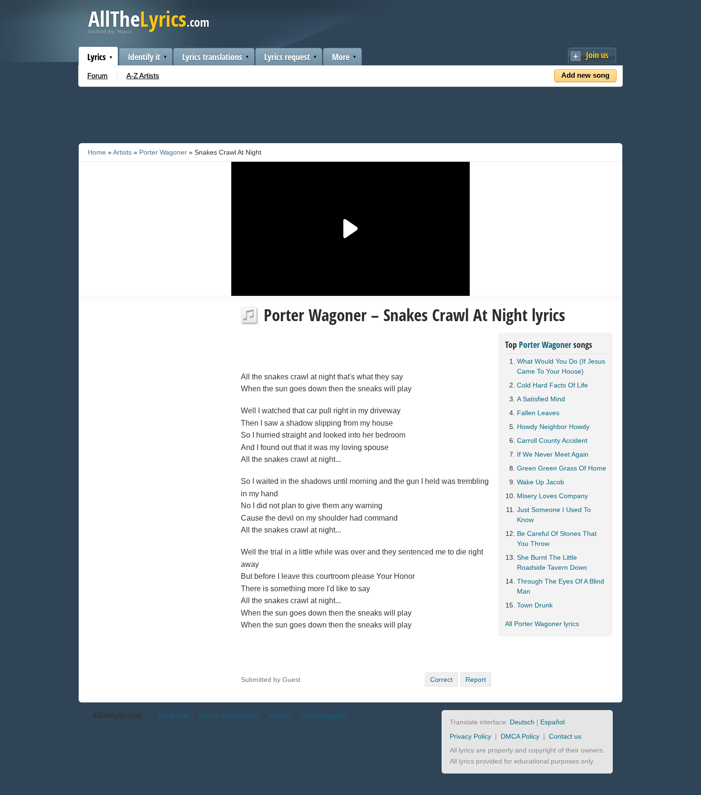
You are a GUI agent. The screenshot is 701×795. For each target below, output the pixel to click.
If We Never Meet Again (552, 454)
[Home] (148, 33)
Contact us (565, 736)
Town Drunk (535, 605)
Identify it (144, 57)
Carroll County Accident (552, 440)
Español (552, 722)
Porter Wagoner (163, 152)
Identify (280, 716)
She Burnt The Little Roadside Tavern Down (552, 562)
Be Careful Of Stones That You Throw (557, 538)
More (341, 57)
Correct (441, 679)
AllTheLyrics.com (117, 715)
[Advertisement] (350, 113)
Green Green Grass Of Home (561, 468)
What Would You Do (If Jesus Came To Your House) (561, 366)
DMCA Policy (520, 736)
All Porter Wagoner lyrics (542, 624)
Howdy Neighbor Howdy (553, 426)
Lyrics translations (212, 57)
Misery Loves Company (552, 496)
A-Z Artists (142, 76)
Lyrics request (287, 57)
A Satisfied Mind (541, 399)
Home (97, 152)
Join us (597, 55)
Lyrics (96, 57)
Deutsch (522, 722)
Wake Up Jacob (540, 482)
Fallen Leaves (538, 413)
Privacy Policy (470, 736)
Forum (97, 76)
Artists (122, 152)
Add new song (585, 75)
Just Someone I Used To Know (554, 514)
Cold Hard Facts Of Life (552, 385)
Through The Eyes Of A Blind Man (560, 586)
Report (475, 679)
